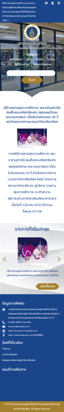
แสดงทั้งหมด (47, 286)
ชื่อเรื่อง (39, 59)
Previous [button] (4, 259)
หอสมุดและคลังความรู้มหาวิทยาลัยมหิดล (18, 360)
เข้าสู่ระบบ (6, 349)
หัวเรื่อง (51, 59)
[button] (46, 3)
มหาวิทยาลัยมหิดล (9, 354)
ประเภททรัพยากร (42, 64)
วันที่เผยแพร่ (15, 59)
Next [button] (59, 259)
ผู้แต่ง (29, 59)
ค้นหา (32, 80)
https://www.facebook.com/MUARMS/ (25, 335)
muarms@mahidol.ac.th (19, 326)
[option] (31, 258)
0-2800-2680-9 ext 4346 (19, 322)
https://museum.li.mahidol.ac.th (22, 331)
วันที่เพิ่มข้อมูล (22, 64)
